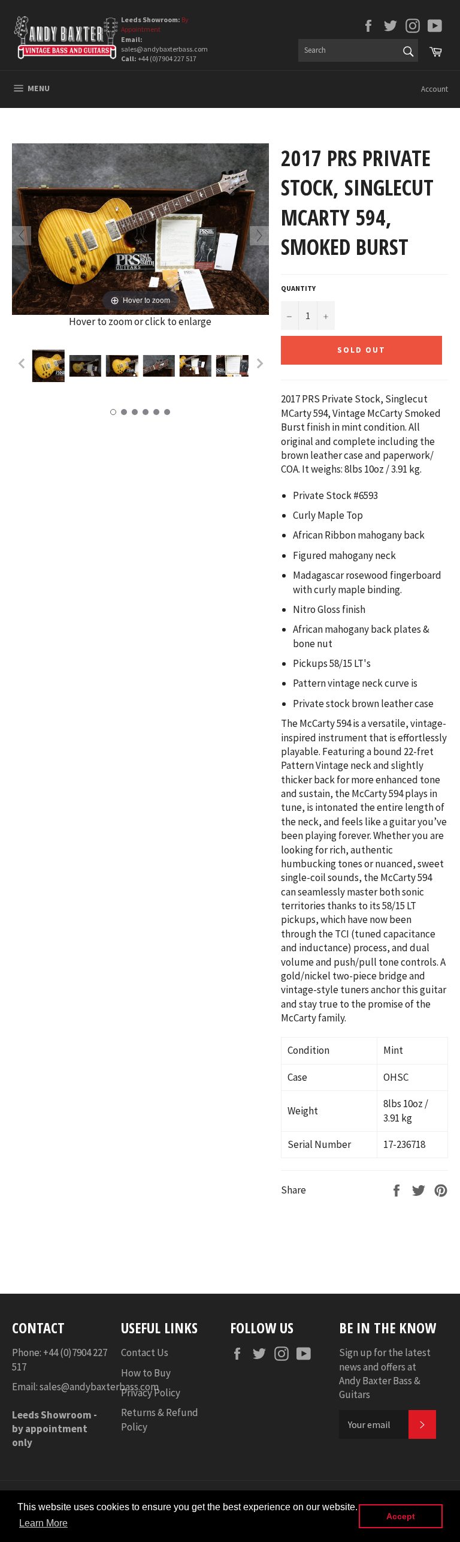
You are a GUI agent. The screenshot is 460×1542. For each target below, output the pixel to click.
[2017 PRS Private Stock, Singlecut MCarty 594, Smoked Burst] (48, 366)
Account (434, 89)
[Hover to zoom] (140, 228)
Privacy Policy (150, 1392)
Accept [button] (400, 1516)
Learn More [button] (43, 1523)
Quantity (298, 288)
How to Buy (146, 1372)
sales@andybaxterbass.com (99, 1386)
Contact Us (144, 1352)
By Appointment (155, 24)
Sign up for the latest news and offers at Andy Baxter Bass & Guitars (385, 1373)
